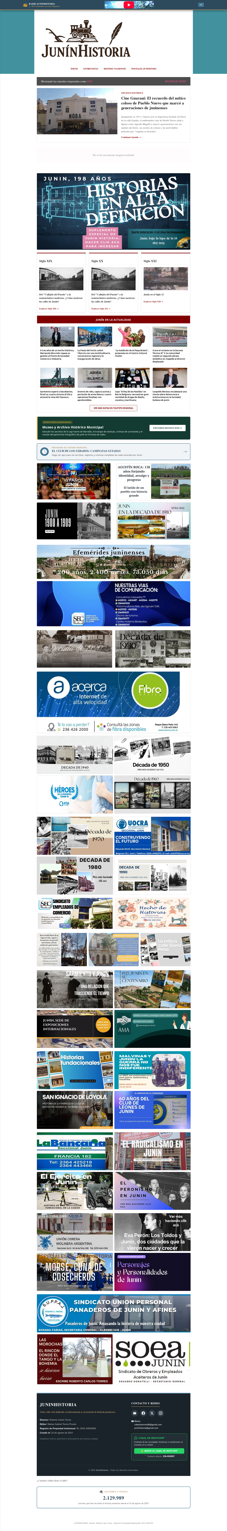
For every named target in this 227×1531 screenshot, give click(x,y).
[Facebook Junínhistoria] (143, 1413)
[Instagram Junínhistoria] (160, 1413)
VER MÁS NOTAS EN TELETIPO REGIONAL (113, 408)
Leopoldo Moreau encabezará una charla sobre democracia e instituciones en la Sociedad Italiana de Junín (170, 395)
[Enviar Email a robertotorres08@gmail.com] (134, 1413)
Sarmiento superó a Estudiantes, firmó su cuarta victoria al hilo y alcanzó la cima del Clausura (56, 394)
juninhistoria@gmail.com (146, 1428)
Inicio (74, 68)
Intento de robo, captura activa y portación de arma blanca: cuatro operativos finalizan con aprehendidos (94, 395)
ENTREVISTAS (90, 68)
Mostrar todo (175, 81)
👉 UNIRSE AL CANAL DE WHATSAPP (159, 1451)
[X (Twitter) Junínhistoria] (152, 1413)
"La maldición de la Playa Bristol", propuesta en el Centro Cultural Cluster (132, 353)
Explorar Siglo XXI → (153, 301)
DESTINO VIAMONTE (115, 68)
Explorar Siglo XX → (100, 308)
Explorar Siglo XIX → (49, 308)
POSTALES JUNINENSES (143, 68)
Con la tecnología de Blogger (115, 1516)
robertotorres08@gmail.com (148, 1424)
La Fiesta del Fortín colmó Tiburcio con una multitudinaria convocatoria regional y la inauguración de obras (94, 354)
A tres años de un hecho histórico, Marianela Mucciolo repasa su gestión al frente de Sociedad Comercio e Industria (57, 354)
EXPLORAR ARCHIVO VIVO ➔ (167, 428)
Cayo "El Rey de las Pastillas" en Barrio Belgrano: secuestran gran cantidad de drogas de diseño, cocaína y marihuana (132, 395)
